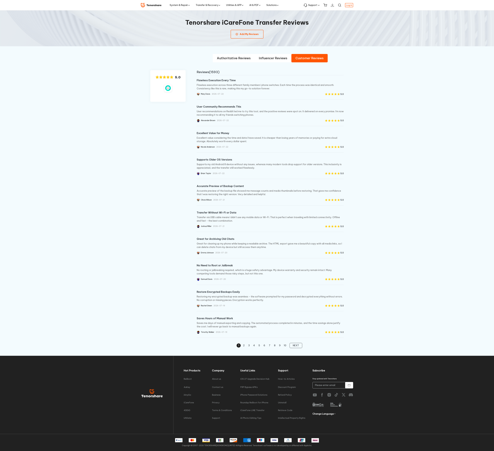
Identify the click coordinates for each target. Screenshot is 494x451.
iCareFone (189, 402)
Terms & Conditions (222, 410)
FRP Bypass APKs (249, 387)
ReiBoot (188, 379)
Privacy (215, 402)
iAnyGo (187, 395)
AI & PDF (254, 5)
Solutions (271, 5)
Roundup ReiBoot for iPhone (254, 402)
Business (216, 395)
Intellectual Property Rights (291, 418)
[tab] (234, 58)
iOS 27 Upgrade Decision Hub (254, 379)
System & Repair (179, 5)
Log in (349, 5)
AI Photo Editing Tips (250, 418)
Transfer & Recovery (207, 5)
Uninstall (282, 402)
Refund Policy (285, 395)
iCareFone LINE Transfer (252, 410)
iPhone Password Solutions (253, 395)
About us (216, 379)
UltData (187, 418)
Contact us (217, 387)
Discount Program (287, 387)
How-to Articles (286, 379)
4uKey (187, 387)
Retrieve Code (285, 410)
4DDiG (187, 410)
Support (312, 5)
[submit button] (349, 385)
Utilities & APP (234, 5)
